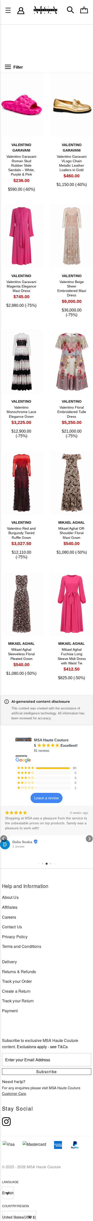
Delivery (9, 961)
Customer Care (14, 1093)
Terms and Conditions (21, 946)
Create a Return (16, 991)
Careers (9, 917)
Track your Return (18, 1001)
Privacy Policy (15, 936)
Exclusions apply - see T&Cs (42, 1046)
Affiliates (10, 907)
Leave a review (46, 798)
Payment (10, 1010)
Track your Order (17, 981)
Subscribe (46, 1071)
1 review (18, 836)
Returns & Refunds (19, 971)
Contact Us (12, 927)
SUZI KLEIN (22, 832)
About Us (10, 897)
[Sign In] (20, 10)
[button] (3, 838)
